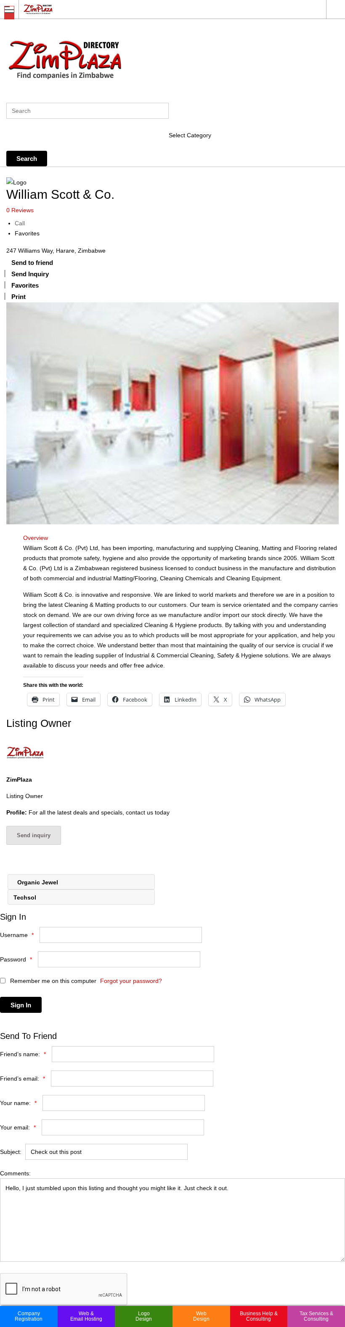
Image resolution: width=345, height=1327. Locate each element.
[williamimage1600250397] (172, 413)
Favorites (27, 233)
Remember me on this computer (52, 980)
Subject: (10, 1151)
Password (16, 959)
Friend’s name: (23, 1054)
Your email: (18, 1127)
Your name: (18, 1103)
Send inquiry (33, 835)
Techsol (25, 897)
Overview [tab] (35, 537)
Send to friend (32, 262)
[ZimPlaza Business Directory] (164, 9)
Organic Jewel (37, 882)
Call (20, 223)
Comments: (15, 1173)
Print (18, 296)
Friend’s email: (22, 1078)
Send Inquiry (30, 274)
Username (17, 935)
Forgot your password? (131, 980)
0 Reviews (20, 210)
